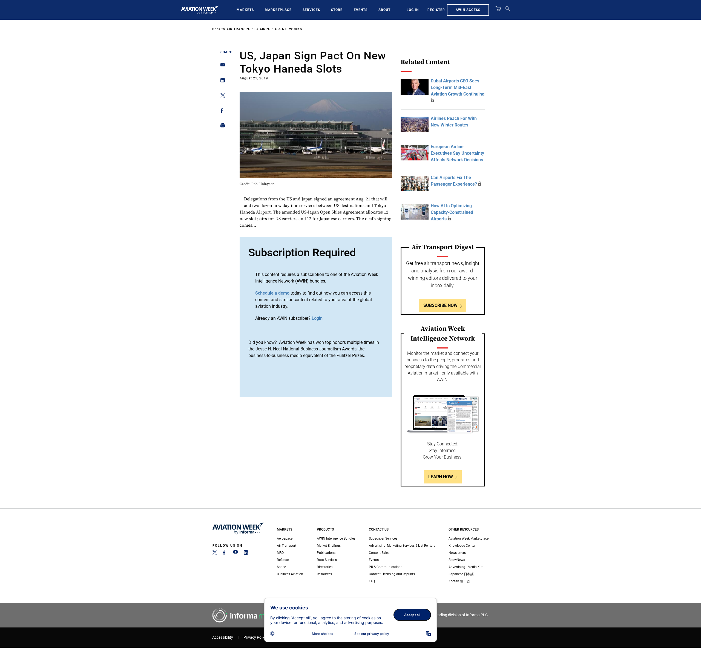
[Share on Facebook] (221, 111)
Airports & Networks (281, 29)
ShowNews (457, 560)
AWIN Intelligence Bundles (336, 538)
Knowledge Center (462, 546)
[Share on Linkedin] (221, 81)
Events (360, 10)
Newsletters (457, 553)
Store (337, 10)
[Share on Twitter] (221, 96)
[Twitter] (214, 553)
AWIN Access (468, 10)
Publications (326, 553)
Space (281, 567)
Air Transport (240, 29)
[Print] (221, 126)
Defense (283, 560)
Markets (245, 10)
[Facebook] (225, 553)
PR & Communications (385, 567)
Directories (324, 567)
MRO (280, 553)
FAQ (372, 581)
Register (436, 10)
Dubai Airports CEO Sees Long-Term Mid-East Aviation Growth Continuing (457, 87)
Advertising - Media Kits (466, 567)
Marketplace (278, 10)
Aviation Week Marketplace (469, 538)
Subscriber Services (383, 538)
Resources (324, 574)
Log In (413, 10)
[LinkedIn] (246, 553)
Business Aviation (290, 574)
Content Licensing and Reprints (392, 574)
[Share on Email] (221, 66)
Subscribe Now (440, 305)
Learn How (440, 476)
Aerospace (284, 538)
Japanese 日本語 (461, 574)
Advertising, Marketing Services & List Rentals (402, 546)
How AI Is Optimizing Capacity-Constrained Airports (452, 212)
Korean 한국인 (459, 581)
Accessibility (222, 637)
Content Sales (379, 553)
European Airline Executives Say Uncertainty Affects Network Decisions (457, 153)
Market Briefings (329, 546)
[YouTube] (235, 553)
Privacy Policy (255, 637)
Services (311, 10)
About (384, 10)
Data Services (327, 560)
